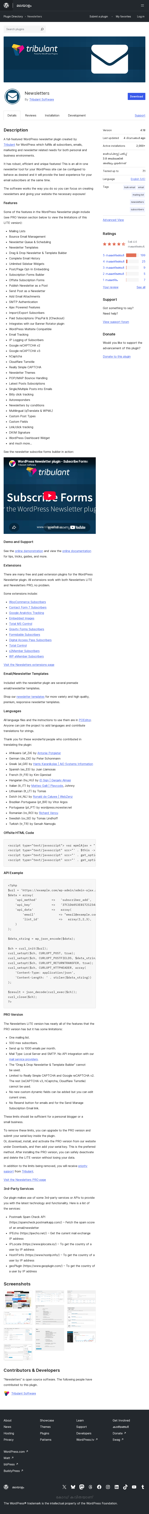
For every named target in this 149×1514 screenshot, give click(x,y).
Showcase (47, 1420)
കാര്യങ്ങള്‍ (121, 1427)
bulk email (129, 187)
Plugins (44, 1433)
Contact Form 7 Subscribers (28, 607)
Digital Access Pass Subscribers (30, 640)
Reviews (30, 115)
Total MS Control (20, 623)
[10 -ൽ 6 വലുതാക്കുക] (59, 1310)
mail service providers (23, 1059)
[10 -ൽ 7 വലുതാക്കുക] (59, 1333)
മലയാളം (18, 1487)
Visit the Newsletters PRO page (25, 1179)
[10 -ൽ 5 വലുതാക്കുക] (59, 1295)
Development (77, 115)
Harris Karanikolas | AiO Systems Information (63, 764)
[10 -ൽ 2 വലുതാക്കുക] (27, 1316)
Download (136, 96)
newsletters (137, 202)
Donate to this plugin (117, 356)
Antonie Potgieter (49, 753)
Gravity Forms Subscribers (26, 629)
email (141, 187)
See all (141, 287)
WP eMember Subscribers (26, 656)
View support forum (116, 322)
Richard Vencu (48, 813)
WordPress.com (16, 1451)
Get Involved (121, 1420)
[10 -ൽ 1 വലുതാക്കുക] (27, 1295)
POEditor (85, 720)
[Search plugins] (42, 29)
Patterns (45, 1439)
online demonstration (29, 551)
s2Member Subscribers (24, 651)
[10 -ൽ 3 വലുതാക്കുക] (27, 1332)
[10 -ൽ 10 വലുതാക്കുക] (91, 1336)
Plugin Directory (13, 16)
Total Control (18, 645)
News (7, 1427)
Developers (83, 1433)
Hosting (9, 1433)
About (8, 1420)
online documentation (76, 551)
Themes (45, 1427)
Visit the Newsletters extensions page (29, 664)
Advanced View (113, 220)
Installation (52, 115)
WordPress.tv (87, 1439)
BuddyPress (13, 1471)
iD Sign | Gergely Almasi (55, 780)
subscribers (137, 209)
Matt (9, 1458)
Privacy (9, 1439)
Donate (119, 1433)
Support (140, 115)
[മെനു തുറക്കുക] (143, 5)
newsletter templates (31, 696)
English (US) (138, 178)
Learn (80, 1420)
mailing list (138, 194)
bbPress (11, 1464)
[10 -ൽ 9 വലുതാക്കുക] (91, 1312)
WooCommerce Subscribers (27, 602)
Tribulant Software (41, 99)
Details (12, 115)
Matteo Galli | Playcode (47, 785)
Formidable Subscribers (24, 634)
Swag (118, 1439)
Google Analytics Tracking (26, 613)
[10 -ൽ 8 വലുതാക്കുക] (91, 1295)
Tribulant (9, 144)
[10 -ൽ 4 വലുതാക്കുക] (27, 1349)
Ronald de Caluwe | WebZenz (53, 796)
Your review (110, 287)
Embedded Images (21, 618)
